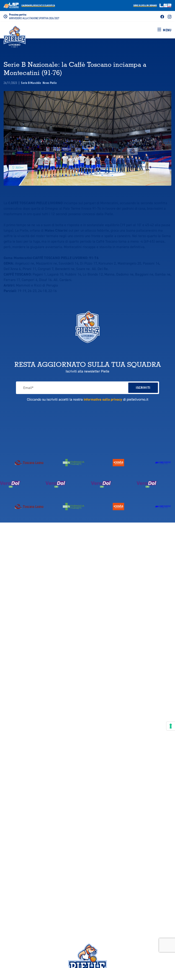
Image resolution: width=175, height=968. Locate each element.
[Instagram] (169, 16)
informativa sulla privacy (103, 399)
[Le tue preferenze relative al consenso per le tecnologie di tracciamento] (170, 726)
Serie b (145, 5)
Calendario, (38, 5)
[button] (164, 30)
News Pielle (50, 83)
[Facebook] (162, 16)
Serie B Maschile (31, 83)
